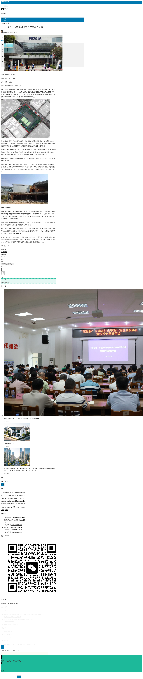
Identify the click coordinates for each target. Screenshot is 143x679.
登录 (2, 259)
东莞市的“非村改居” (9, 443)
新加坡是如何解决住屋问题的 (12, 617)
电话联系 (3, 40)
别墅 (15, 495)
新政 (10, 501)
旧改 (2, 252)
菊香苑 (17, 507)
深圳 (6, 503)
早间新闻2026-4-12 (16, 529)
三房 (1, 492)
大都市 (15, 498)
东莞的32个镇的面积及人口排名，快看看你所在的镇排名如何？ (22, 614)
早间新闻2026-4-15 (16, 525)
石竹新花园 (17, 503)
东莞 (2, 23)
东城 (4, 492)
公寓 (7, 495)
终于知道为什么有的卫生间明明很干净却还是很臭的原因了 (14, 520)
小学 (23, 498)
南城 (18, 495)
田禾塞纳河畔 (11, 503)
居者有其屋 (4, 13)
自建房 (9, 507)
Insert (19, 677)
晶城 (19, 501)
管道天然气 (4, 507)
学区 (18, 498)
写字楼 (13, 495)
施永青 (13, 501)
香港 (3, 510)
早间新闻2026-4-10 (16, 532)
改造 (8, 501)
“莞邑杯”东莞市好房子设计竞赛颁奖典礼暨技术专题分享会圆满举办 (21, 418)
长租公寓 (22, 507)
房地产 (4, 501)
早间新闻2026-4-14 (16, 527)
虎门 (19, 507)
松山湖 (21, 501)
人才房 (4, 495)
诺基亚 (5, 252)
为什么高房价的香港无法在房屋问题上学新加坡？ (18, 619)
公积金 (9, 495)
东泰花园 (7, 492)
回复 (2, 671)
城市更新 (6, 23)
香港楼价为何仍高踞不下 (11, 624)
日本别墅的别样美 (9, 621)
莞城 (13, 507)
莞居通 (4, 9)
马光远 (6, 510)
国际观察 (22, 495)
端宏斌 (20, 503)
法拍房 (3, 503)
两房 (19, 492)
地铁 (6, 498)
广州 (2, 501)
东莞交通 (15, 492)
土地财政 (2, 498)
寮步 (21, 498)
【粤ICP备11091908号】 (29, 644)
